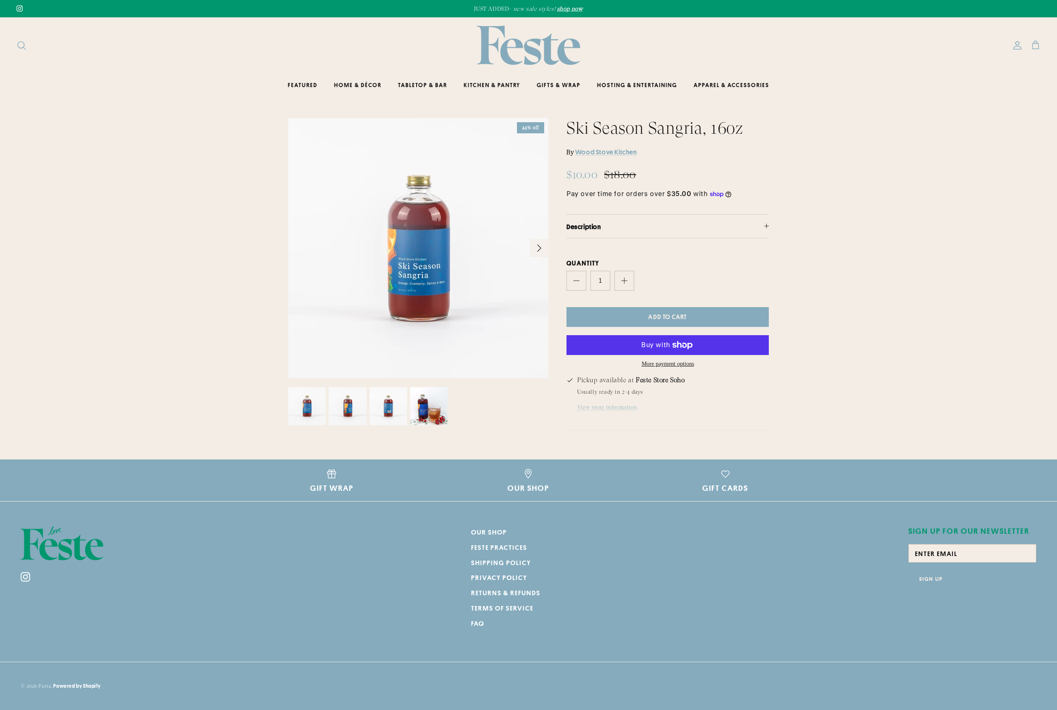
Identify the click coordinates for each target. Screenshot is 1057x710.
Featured (303, 85)
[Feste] (528, 45)
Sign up (931, 579)
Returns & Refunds (505, 592)
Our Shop (489, 532)
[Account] (1015, 45)
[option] (418, 248)
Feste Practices (499, 547)
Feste (44, 686)
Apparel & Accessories (731, 85)
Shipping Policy (501, 562)
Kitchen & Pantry (492, 85)
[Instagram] (20, 8)
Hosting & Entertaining (637, 85)
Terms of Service (502, 608)
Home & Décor (358, 85)
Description (583, 226)
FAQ (477, 623)
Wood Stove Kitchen (606, 152)
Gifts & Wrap (559, 85)
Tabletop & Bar (422, 85)
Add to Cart (667, 316)
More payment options (668, 364)
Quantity (583, 263)
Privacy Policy (499, 577)
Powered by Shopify (76, 686)
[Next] (539, 248)
